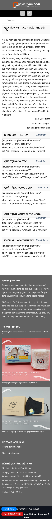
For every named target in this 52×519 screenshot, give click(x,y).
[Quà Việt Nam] (26, 5)
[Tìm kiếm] (29, 13)
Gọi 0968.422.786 (12, 514)
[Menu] (22, 13)
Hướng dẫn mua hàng (11, 447)
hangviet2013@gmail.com (17, 488)
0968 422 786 (15, 492)
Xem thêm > (42, 134)
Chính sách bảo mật (11, 453)
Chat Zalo (9, 509)
